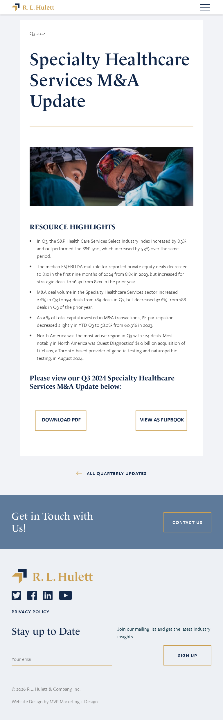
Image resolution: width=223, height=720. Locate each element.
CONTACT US (187, 522)
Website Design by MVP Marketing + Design (55, 701)
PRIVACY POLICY (30, 611)
